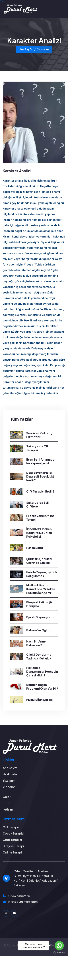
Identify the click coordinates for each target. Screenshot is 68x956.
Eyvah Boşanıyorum (40, 617)
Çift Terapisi (11, 827)
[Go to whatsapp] (59, 945)
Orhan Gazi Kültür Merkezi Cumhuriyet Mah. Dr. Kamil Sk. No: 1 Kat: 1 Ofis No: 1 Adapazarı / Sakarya (36, 878)
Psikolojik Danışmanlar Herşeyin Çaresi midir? (42, 671)
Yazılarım (43, 49)
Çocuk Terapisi (13, 833)
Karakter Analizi (17, 170)
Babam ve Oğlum (38, 630)
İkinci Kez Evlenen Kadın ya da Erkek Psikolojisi (39, 532)
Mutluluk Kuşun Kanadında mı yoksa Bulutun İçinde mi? (40, 589)
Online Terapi (12, 852)
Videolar (9, 787)
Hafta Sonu (34, 548)
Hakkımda (10, 774)
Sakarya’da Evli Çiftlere (37, 504)
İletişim (8, 809)
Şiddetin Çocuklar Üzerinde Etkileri (39, 561)
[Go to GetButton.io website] (59, 952)
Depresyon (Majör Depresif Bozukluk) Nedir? (40, 476)
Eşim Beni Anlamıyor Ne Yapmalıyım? (41, 461)
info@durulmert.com (23, 901)
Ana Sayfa (25, 49)
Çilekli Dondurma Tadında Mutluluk (38, 656)
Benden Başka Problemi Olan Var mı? (42, 686)
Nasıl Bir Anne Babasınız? (36, 643)
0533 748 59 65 (19, 896)
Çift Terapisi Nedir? (40, 491)
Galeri (7, 797)
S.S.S (6, 803)
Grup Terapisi (12, 840)
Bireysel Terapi (13, 846)
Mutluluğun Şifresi (39, 700)
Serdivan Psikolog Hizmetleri (39, 435)
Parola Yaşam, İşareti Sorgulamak (41, 574)
